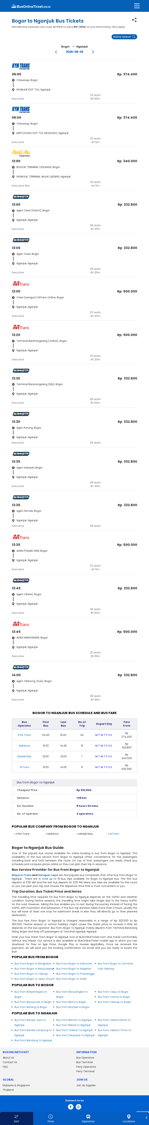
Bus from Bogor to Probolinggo (75, 974)
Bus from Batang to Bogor (31, 1007)
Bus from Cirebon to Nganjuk (74, 1030)
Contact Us (10, 1062)
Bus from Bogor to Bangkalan (33, 963)
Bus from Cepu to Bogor (113, 992)
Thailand (8, 1090)
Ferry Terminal (85, 1071)
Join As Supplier (86, 1085)
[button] (16, 1118)
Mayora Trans (21, 875)
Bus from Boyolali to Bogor (72, 1007)
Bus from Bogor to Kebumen (74, 963)
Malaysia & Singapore (16, 1085)
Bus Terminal (84, 1062)
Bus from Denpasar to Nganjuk (75, 1035)
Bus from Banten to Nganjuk (74, 1020)
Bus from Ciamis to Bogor (114, 997)
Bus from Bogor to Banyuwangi (34, 968)
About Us (8, 1057)
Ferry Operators (86, 1067)
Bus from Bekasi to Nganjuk (73, 1025)
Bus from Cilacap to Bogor (114, 1002)
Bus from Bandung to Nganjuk (33, 1040)
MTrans (24, 767)
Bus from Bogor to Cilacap (31, 974)
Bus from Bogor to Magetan (73, 968)
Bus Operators (85, 1057)
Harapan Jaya (48, 875)
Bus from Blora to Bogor (71, 1002)
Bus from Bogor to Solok (71, 979)
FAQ (5, 1067)
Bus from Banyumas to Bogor (33, 1002)
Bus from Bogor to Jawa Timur (34, 979)
